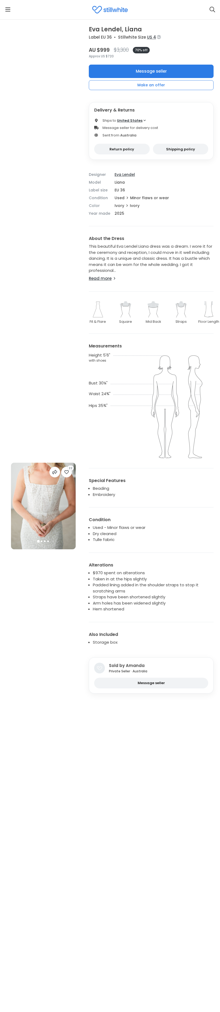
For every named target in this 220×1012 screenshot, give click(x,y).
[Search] (212, 9)
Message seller (151, 71)
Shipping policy (180, 149)
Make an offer (151, 85)
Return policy (121, 149)
